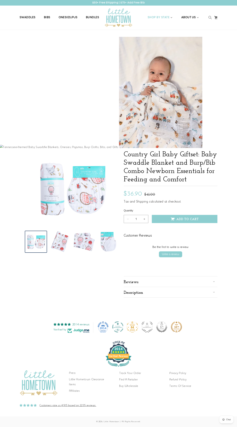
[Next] (113, 189)
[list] (71, 189)
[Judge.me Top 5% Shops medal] (161, 326)
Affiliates (74, 391)
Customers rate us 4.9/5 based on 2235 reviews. (68, 405)
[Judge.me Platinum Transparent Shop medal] (117, 326)
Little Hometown (111, 422)
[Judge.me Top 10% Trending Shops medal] (176, 326)
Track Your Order (130, 373)
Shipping (142, 201)
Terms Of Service (180, 386)
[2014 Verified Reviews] (118, 367)
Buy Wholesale (128, 386)
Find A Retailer (128, 379)
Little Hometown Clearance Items (86, 382)
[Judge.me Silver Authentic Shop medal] (147, 326)
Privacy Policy (177, 373)
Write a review (170, 254)
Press (72, 373)
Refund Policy (178, 379)
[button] (160, 17)
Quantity (128, 210)
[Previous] (30, 189)
